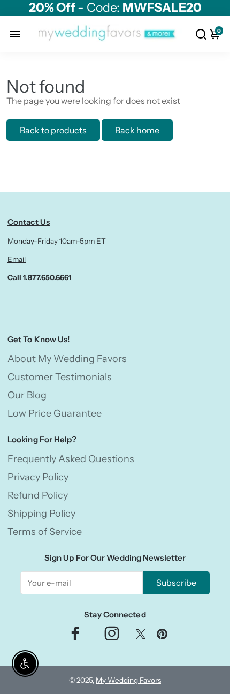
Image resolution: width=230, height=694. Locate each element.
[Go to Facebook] (75, 636)
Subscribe (176, 582)
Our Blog (27, 395)
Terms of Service (44, 532)
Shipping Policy (41, 513)
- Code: (115, 7)
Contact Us (28, 222)
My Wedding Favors (128, 680)
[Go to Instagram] (112, 636)
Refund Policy (37, 495)
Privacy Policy (37, 477)
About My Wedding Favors (67, 359)
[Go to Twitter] (140, 636)
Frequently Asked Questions (70, 459)
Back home (137, 130)
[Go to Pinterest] (162, 636)
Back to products (53, 130)
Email (16, 259)
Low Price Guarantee (54, 413)
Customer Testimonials (59, 377)
